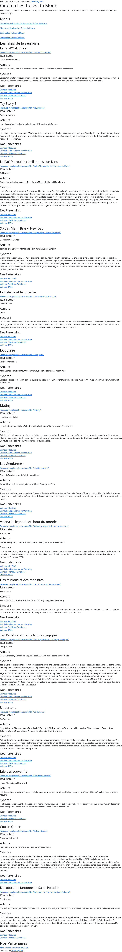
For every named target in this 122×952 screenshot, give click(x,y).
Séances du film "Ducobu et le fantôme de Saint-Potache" (44, 892)
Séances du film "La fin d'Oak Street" (34, 52)
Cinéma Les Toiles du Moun (12, 33)
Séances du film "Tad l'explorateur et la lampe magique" (43, 639)
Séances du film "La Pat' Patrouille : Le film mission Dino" (43, 166)
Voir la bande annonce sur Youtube (16, 92)
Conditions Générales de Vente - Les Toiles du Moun (23, 23)
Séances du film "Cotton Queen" (32, 831)
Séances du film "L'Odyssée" (31, 354)
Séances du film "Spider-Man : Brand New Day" (39, 232)
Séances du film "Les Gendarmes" (33, 468)
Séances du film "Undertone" (31, 712)
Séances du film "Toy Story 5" (31, 108)
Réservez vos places (9, 52)
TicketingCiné (37, 1)
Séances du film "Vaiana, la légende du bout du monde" (43, 526)
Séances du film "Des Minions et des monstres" (39, 584)
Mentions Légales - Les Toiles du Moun (17, 28)
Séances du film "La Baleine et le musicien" (37, 296)
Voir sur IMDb (6, 98)
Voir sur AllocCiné (8, 89)
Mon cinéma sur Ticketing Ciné (14, 947)
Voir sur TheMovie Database (12, 95)
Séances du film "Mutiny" (29, 410)
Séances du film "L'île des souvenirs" (34, 775)
